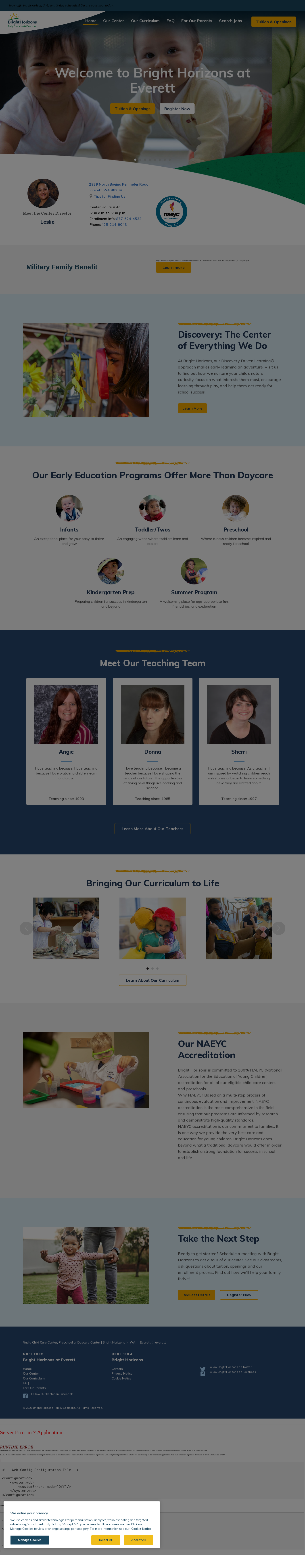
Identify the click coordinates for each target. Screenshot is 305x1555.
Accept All (138, 1540)
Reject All (106, 1540)
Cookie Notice (141, 1528)
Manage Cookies (30, 1540)
